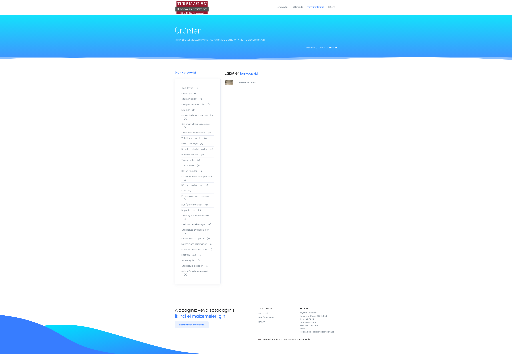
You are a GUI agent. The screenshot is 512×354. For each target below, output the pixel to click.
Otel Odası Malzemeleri (196, 132)
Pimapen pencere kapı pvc (195, 198)
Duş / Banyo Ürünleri (194, 204)
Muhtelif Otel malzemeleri (194, 273)
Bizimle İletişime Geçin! (192, 324)
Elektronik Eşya (191, 254)
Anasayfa (310, 48)
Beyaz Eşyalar (191, 210)
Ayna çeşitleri (190, 260)
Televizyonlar (190, 160)
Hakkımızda (263, 313)
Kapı (186, 190)
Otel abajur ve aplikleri (195, 238)
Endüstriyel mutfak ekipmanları (197, 117)
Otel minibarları (191, 98)
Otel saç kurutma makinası (195, 217)
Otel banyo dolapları (194, 265)
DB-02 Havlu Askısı (247, 82)
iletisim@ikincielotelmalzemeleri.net (317, 332)
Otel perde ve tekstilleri (195, 104)
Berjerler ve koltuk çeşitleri (197, 149)
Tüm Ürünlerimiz (266, 317)
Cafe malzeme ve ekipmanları (197, 178)
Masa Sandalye (192, 143)
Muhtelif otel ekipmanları (197, 244)
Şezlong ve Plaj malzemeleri (195, 125)
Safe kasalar (190, 165)
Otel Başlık (188, 93)
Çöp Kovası (189, 88)
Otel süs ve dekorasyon (196, 224)
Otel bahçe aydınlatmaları (195, 231)
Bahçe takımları (191, 171)
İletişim (261, 321)
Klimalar (188, 109)
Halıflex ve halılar (192, 154)
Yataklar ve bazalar (194, 138)
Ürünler (322, 48)
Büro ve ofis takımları (194, 185)
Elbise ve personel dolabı (196, 249)
